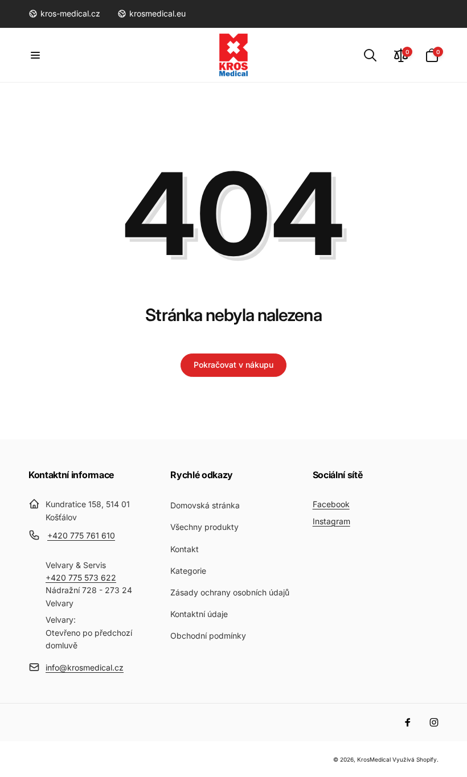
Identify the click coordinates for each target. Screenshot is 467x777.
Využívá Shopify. (415, 759)
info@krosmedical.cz (85, 667)
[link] (64, 13)
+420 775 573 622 (81, 577)
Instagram (331, 521)
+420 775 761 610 (81, 535)
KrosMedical (374, 759)
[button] (35, 55)
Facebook (331, 504)
